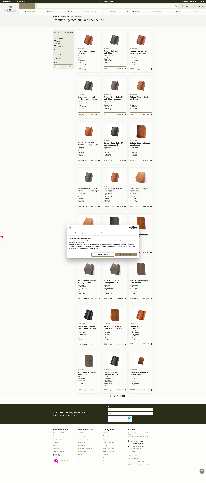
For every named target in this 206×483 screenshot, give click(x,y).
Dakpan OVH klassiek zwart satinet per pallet (87, 327)
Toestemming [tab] (79, 233)
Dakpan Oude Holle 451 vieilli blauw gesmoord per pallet (88, 190)
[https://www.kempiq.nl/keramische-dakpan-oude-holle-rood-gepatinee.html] (141, 131)
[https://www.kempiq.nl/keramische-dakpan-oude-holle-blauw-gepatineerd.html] (115, 223)
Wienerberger (60, 46)
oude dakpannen (76, 16)
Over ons (201, 1)
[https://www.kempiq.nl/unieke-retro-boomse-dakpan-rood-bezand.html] (141, 223)
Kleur (55, 50)
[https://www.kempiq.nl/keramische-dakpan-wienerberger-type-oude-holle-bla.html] (115, 86)
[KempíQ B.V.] (140, 452)
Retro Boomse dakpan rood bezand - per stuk (113, 327)
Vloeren (178, 11)
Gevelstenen (50, 11)
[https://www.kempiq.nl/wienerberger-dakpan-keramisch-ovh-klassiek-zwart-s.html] (89, 315)
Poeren (196, 11)
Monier (58, 43)
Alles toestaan (126, 254)
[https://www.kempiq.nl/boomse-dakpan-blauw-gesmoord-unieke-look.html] (89, 269)
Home (63, 16)
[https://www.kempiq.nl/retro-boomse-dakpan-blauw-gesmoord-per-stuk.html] (115, 269)
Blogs (54, 445)
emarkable (64, 475)
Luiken (111, 11)
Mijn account (82, 445)
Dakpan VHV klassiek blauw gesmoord (113, 373)
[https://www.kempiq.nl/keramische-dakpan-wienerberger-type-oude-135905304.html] (141, 86)
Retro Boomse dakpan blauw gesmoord (87, 282)
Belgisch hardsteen (156, 11)
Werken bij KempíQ (58, 433)
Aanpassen (102, 254)
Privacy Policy (82, 451)
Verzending (81, 436)
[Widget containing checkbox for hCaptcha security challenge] (120, 419)
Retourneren (82, 442)
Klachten (80, 454)
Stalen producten (132, 11)
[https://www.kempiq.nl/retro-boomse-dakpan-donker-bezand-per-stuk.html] (89, 361)
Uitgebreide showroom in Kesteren (107, 1)
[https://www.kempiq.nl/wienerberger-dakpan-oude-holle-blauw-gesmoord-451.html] (89, 177)
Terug (57, 16)
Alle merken (59, 38)
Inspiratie (185, 1)
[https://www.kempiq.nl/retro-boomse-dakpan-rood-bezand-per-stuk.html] (115, 315)
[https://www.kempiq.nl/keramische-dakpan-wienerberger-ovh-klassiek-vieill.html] (89, 86)
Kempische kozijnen (90, 11)
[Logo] (11, 9)
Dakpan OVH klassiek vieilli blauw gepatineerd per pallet (87, 98)
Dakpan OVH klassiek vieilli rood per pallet (139, 52)
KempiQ (58, 41)
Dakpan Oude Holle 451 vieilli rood (139, 98)
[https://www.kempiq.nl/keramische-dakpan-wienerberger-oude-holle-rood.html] (89, 131)
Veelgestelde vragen (59, 451)
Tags (67, 16)
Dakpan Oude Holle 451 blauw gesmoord (113, 144)
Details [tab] (103, 233)
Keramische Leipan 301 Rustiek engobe (139, 373)
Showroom (193, 1)
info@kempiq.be (22, 1)
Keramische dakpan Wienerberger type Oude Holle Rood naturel (88, 144)
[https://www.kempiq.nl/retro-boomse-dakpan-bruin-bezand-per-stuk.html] (141, 269)
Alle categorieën (28, 6)
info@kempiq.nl (8, 1)
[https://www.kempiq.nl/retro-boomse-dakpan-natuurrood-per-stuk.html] (89, 223)
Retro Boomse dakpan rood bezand (139, 236)
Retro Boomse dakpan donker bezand (87, 373)
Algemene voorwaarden (85, 448)
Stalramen (106, 461)
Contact (80, 433)
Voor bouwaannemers (59, 439)
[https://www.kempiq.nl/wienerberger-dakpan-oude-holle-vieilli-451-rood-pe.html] (115, 177)
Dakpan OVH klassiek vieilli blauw (113, 52)
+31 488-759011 (138, 441)
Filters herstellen (69, 32)
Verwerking (57, 54)
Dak (69, 11)
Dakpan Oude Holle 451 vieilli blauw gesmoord (113, 98)
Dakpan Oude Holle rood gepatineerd (140, 144)
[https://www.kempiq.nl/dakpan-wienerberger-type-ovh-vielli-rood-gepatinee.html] (141, 40)
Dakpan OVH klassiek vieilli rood (86, 52)
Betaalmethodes (83, 439)
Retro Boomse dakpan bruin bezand (139, 282)
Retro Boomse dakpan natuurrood (139, 190)
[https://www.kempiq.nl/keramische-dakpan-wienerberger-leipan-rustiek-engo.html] (141, 361)
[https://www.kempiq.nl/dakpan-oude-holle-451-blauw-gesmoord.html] (115, 131)
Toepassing (57, 58)
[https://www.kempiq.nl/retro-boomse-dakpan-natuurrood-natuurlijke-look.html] (141, 177)
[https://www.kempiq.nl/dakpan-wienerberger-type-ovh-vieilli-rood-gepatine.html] (89, 40)
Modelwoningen (30, 11)
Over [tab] (127, 233)
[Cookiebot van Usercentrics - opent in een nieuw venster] (130, 227)
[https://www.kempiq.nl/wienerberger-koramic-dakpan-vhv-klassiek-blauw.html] (115, 361)
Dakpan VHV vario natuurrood (137, 327)
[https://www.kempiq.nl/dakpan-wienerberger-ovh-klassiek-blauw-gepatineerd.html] (115, 40)
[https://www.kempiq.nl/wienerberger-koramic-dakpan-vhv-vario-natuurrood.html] (141, 315)
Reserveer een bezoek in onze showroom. (138, 437)
